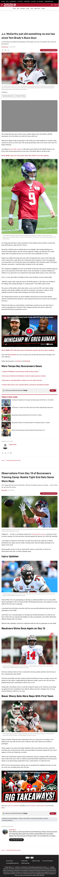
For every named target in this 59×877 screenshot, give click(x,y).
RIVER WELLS (12, 829)
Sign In (56, 5)
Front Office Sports (15, 149)
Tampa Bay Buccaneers (8, 96)
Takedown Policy (36, 861)
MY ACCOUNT (40, 1)
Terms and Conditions (47, 861)
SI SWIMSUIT (13, 1)
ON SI (7, 1)
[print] (11, 453)
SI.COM (3, 1)
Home (14, 8)
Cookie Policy (24, 861)
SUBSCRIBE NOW (49, 1)
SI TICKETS (20, 1)
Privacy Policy (9, 861)
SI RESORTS (27, 1)
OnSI (18, 8)
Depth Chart (37, 8)
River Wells (4, 490)
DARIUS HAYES (12, 444)
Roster (27, 8)
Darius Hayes (5, 47)
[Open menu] (2, 5)
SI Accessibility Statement (12, 863)
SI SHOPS (33, 1)
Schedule (22, 8)
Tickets (43, 8)
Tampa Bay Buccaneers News (13, 460)
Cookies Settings (25, 863)
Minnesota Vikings (20, 96)
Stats (32, 8)
